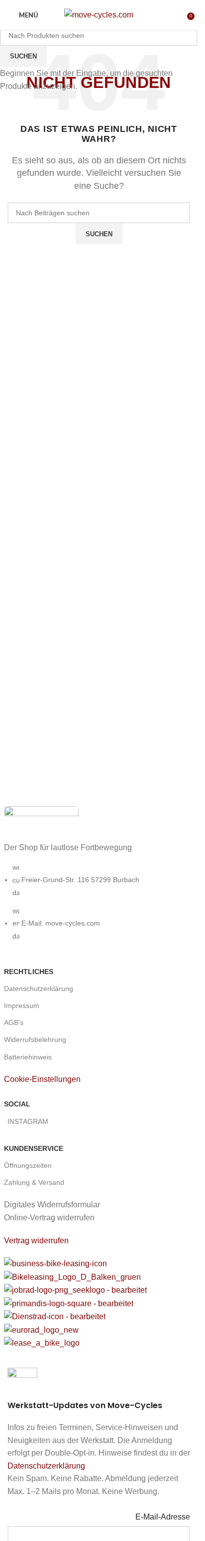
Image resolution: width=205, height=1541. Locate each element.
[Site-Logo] (98, 14)
